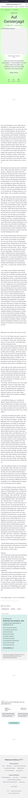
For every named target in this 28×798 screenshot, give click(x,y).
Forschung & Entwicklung (8, 644)
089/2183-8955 (20, 768)
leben (10, 251)
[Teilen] (9, 79)
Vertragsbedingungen (6, 777)
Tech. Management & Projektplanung (11, 640)
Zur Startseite (14, 723)
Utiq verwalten (14, 786)
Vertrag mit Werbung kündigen (14, 779)
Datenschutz (15, 777)
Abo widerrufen (19, 770)
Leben (19, 609)
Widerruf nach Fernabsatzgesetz (10, 782)
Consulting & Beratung (8, 631)
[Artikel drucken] (18, 79)
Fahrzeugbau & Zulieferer (8, 636)
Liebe (16, 6)
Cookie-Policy (24, 777)
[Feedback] (13, 79)
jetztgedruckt (5, 609)
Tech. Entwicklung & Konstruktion (10, 629)
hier (14, 600)
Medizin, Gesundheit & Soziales (10, 627)
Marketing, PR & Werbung (8, 633)
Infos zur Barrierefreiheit (14, 793)
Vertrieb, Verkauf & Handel (9, 642)
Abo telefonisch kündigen (9, 768)
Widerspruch (22, 782)
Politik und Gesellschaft (7, 6)
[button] (14, 28)
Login (26, 1)
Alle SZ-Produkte (4, 1)
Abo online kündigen (9, 770)
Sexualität (21, 6)
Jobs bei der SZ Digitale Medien (10, 657)
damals (13, 609)
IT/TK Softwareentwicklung (9, 638)
